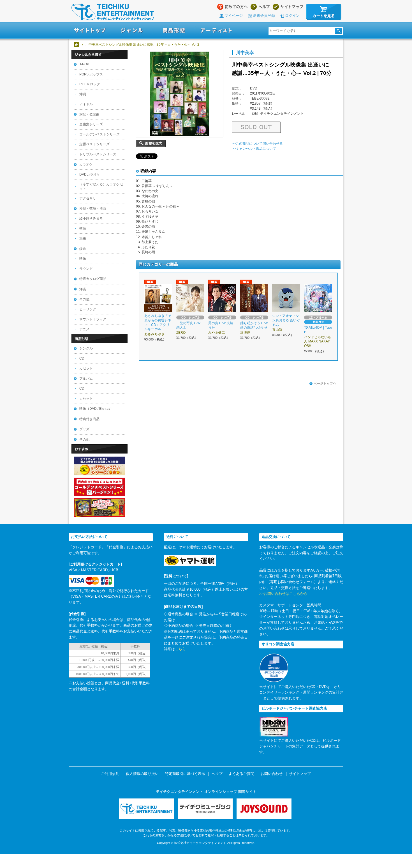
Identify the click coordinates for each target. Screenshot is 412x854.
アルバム (86, 379)
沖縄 (82, 94)
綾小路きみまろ (91, 218)
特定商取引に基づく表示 (185, 774)
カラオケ (86, 164)
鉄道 (82, 249)
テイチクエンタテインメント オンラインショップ (112, 11)
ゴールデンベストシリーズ (99, 134)
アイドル (86, 104)
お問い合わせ (272, 774)
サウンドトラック (92, 319)
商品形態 (174, 30)
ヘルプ (260, 7)
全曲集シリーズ (91, 124)
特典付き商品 (89, 419)
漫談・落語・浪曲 (92, 209)
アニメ (84, 329)
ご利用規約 (110, 774)
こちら (180, 649)
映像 (82, 259)
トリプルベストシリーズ (97, 154)
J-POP (84, 64)
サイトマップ (288, 7)
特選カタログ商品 (92, 279)
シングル (86, 348)
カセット (86, 368)
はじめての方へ (232, 7)
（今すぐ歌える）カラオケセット (101, 186)
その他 (84, 299)
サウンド (86, 269)
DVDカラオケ (89, 174)
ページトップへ (322, 383)
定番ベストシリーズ (94, 144)
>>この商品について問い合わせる (257, 144)
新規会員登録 (264, 15)
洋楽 (82, 289)
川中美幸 (245, 52)
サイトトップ (90, 30)
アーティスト (216, 30)
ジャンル (132, 30)
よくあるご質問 (241, 774)
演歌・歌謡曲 (89, 114)
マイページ (233, 15)
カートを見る (323, 12)
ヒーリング (87, 309)
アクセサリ (87, 198)
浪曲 (82, 238)
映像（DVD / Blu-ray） (96, 409)
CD (81, 358)
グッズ (84, 429)
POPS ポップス (91, 74)
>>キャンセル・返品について (254, 149)
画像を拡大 (151, 143)
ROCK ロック (89, 84)
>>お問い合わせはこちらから (283, 593)
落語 (82, 229)
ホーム (77, 44)
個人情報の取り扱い (142, 774)
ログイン (292, 15)
